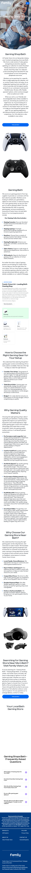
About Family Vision (7, 839)
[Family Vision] (6, 2)
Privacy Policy (25, 833)
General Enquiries (24, 839)
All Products (5, 833)
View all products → (8, 304)
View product (15, 124)
